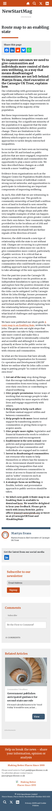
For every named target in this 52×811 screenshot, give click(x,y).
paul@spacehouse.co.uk (36, 770)
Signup (13, 590)
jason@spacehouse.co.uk (13, 776)
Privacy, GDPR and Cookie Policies (35, 804)
